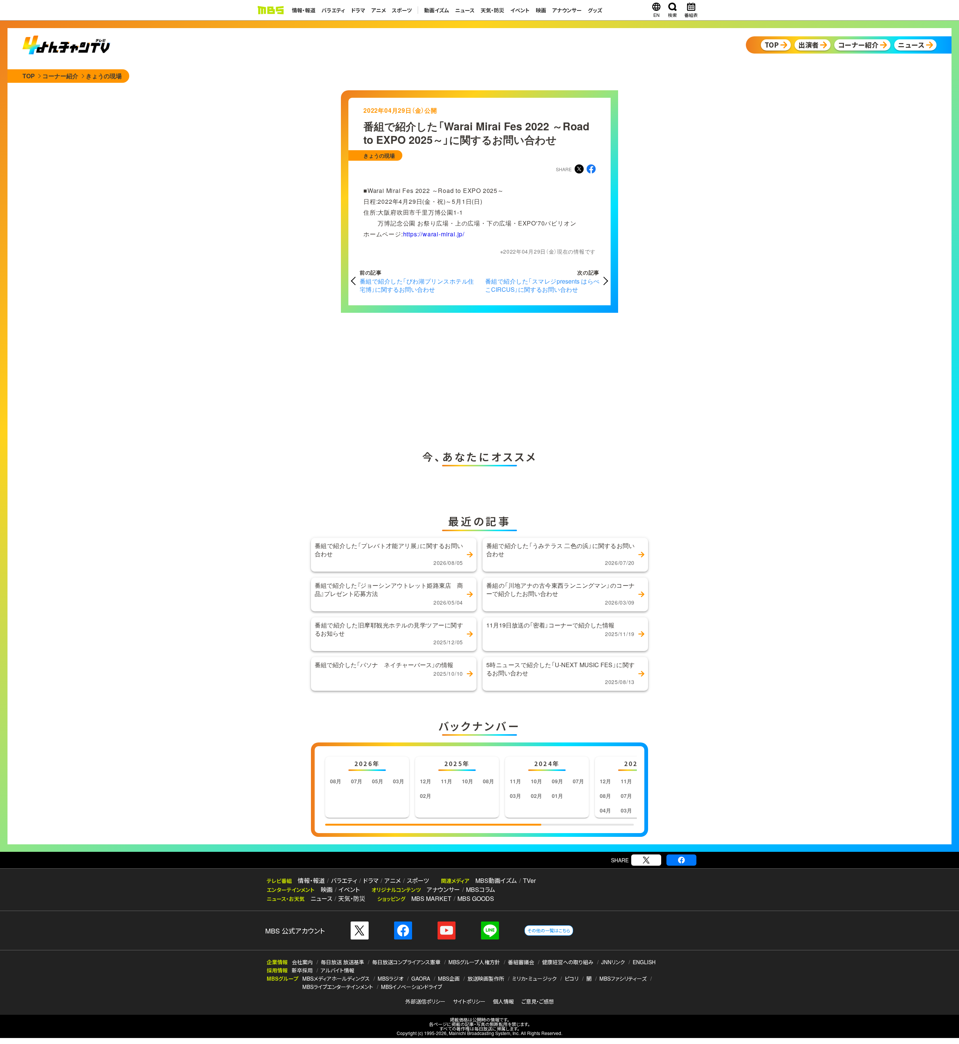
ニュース (465, 10)
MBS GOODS (475, 898)
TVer (529, 880)
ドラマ (358, 10)
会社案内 (302, 962)
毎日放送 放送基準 (342, 962)
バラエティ (333, 10)
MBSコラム (480, 889)
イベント (520, 10)
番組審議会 (521, 962)
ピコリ (571, 978)
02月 (425, 795)
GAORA (420, 978)
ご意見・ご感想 (537, 1001)
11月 (446, 781)
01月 (557, 795)
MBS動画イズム (496, 880)
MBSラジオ (390, 978)
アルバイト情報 (337, 970)
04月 (605, 810)
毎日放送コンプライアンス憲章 (406, 962)
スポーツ (402, 10)
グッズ (595, 10)
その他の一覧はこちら (548, 930)
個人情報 (503, 1001)
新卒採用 (302, 970)
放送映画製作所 (486, 978)
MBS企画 (449, 978)
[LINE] (490, 930)
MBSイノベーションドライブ (411, 986)
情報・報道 (303, 10)
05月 (377, 781)
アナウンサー (567, 10)
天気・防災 (492, 10)
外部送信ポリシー (425, 1001)
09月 (557, 781)
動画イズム (436, 10)
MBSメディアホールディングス (336, 978)
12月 (425, 781)
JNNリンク (613, 962)
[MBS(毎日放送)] (270, 10)
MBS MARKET (431, 898)
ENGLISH (644, 962)
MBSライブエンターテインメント (337, 986)
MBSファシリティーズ (623, 978)
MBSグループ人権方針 (474, 962)
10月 (467, 781)
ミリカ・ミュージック (534, 978)
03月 (398, 781)
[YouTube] (447, 930)
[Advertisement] (405, 379)
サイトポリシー (469, 1001)
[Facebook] (681, 860)
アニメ (378, 10)
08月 (335, 781)
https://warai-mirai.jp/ (434, 234)
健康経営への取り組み (567, 962)
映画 (541, 10)
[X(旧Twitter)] (646, 860)
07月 (356, 781)
